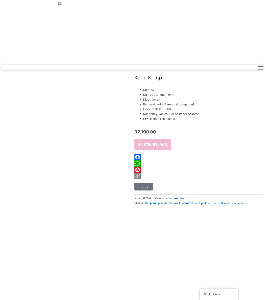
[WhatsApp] (198, 163)
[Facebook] (198, 157)
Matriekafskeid (177, 198)
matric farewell (170, 203)
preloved (206, 203)
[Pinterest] (198, 170)
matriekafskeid (190, 203)
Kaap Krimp (152, 203)
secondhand (221, 203)
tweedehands (238, 203)
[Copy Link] (198, 176)
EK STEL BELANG (152, 145)
